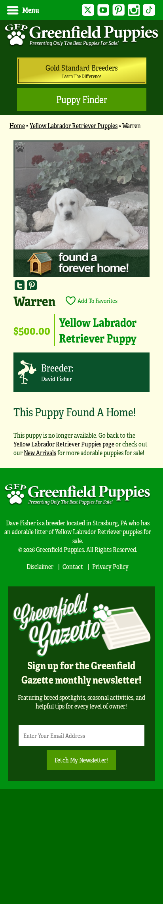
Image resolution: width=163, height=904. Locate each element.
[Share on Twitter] (19, 285)
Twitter (88, 10)
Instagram (134, 10)
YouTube (103, 10)
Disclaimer (40, 566)
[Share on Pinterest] (32, 285)
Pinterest (118, 10)
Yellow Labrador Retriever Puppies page (63, 443)
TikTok (149, 10)
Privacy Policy (110, 566)
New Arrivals (40, 452)
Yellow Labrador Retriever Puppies (74, 125)
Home (17, 125)
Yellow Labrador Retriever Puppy (97, 330)
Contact (73, 566)
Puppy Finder (81, 99)
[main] (81, 301)
